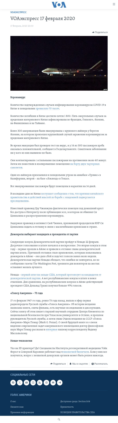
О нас (13, 401)
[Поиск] (59, 419)
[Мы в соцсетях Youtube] (26, 382)
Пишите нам (16, 407)
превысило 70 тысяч (47, 108)
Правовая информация (22, 412)
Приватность (67, 407)
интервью (52, 329)
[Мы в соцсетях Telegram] (59, 382)
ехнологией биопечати (75, 352)
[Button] (100, 32)
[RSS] (39, 382)
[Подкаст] (46, 382)
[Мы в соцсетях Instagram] (33, 382)
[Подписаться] (53, 382)
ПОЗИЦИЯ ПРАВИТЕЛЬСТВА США (77, 412)
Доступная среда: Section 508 (75, 401)
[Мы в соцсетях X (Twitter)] (19, 382)
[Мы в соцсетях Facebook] (13, 382)
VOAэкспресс (18, 12)
